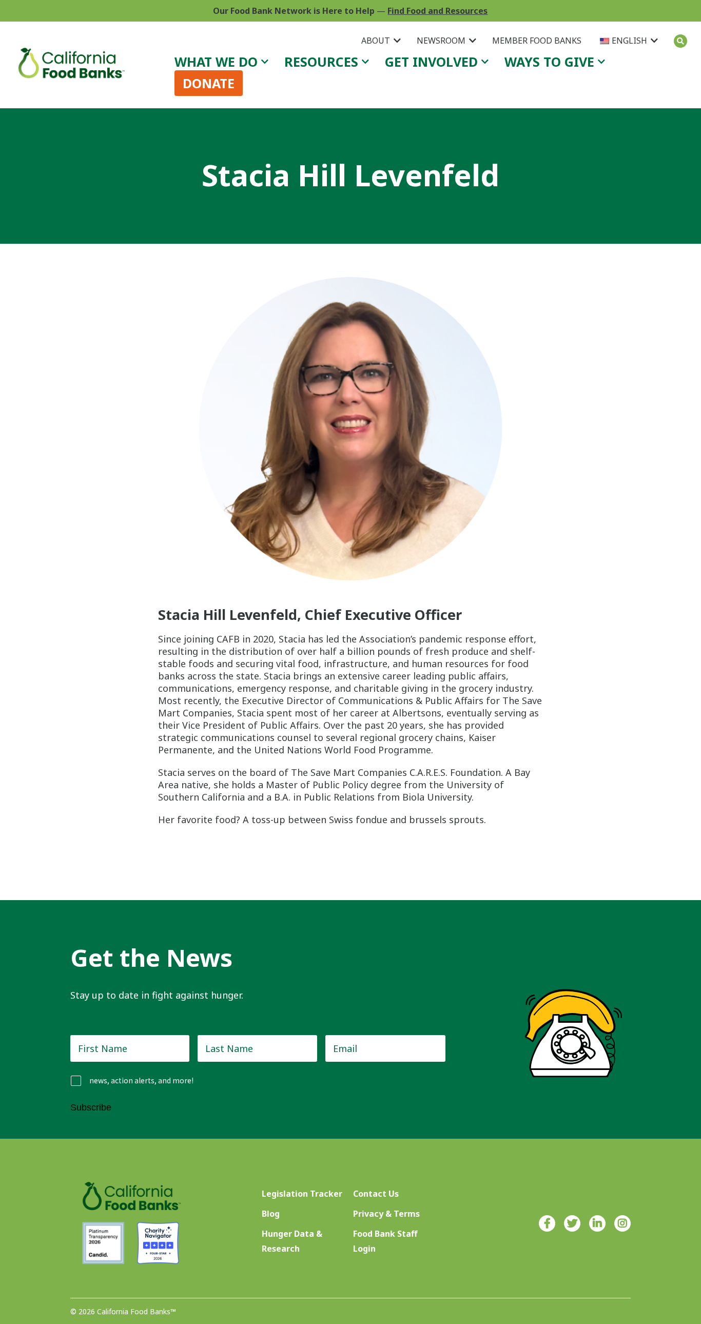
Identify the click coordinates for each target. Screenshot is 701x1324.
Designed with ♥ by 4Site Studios (574, 1311)
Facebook (547, 1223)
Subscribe (90, 1107)
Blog (271, 1213)
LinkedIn (597, 1223)
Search (680, 41)
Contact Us (376, 1193)
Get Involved (431, 61)
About (375, 40)
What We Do (216, 61)
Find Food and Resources (437, 10)
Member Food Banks (536, 40)
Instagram (622, 1223)
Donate (209, 83)
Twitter (572, 1223)
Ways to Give (549, 61)
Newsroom (441, 40)
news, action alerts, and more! (141, 1080)
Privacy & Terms (386, 1213)
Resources (321, 61)
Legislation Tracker (302, 1193)
